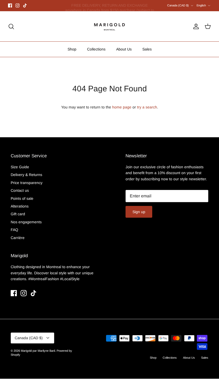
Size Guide (20, 167)
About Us (124, 49)
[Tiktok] (25, 5)
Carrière (18, 238)
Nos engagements (26, 222)
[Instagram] (17, 5)
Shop (72, 49)
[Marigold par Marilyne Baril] (110, 26)
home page (121, 107)
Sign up (138, 212)
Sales (147, 49)
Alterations (20, 206)
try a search (147, 107)
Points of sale (22, 198)
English (201, 5)
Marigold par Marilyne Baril (38, 350)
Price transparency (26, 183)
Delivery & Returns (26, 175)
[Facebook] (10, 5)
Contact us (20, 190)
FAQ (14, 230)
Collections (96, 49)
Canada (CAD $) (178, 5)
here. (138, 8)
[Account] (195, 26)
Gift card (18, 214)
